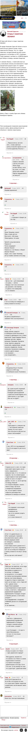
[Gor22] (2, 649)
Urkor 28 (8, 463)
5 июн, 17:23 (20, 407)
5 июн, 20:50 (20, 503)
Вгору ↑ (4, 720)
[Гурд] (1, 565)
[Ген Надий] (2, 140)
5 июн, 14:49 (22, 213)
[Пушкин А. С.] (1, 407)
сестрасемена (17, 158)
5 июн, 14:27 (19, 199)
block (7, 279)
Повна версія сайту (4, 725)
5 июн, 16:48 (19, 385)
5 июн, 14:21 (16, 188)
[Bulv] (1, 300)
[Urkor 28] (2, 465)
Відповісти (10, 153)
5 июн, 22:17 (16, 564)
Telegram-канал (15, 727)
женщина (10, 385)
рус (22, 18)
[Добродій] (1, 188)
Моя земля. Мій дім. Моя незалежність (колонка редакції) (7, 13)
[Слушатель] (1, 199)
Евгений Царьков (12, 31)
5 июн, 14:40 (19, 265)
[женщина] (3, 385)
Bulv (6, 299)
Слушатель (8, 199)
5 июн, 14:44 (16, 279)
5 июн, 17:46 (22, 421)
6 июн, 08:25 (17, 696)
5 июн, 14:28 (19, 228)
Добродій (8, 188)
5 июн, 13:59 (18, 139)
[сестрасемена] (6, 158)
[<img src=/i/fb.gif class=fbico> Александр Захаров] (1, 328)
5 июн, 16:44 (21, 364)
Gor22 (8, 649)
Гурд (6, 564)
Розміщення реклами (15, 725)
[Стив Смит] (3, 442)
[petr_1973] (3, 422)
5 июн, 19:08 (18, 463)
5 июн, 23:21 (16, 677)
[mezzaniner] (1, 696)
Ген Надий (10, 139)
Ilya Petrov (11, 614)
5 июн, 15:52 (12, 299)
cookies (16, 730)
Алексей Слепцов (12, 312)
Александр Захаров (12, 327)
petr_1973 (11, 421)
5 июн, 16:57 (18, 158)
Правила (23, 717)
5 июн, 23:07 (15, 649)
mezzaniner (8, 696)
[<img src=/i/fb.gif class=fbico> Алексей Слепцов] (1, 313)
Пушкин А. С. (9, 407)
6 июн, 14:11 (22, 614)
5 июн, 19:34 (21, 442)
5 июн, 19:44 (19, 530)
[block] (2, 279)
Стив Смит (10, 442)
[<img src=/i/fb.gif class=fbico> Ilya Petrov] (3, 614)
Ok (21, 730)
